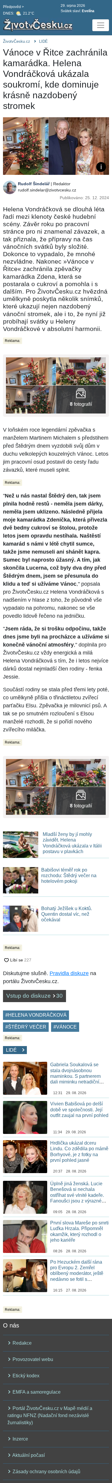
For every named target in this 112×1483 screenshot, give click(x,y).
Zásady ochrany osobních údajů (45, 1471)
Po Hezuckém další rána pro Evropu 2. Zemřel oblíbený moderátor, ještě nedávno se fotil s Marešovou (76, 1273)
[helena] (81, 399)
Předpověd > (13, 7)
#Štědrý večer (25, 1026)
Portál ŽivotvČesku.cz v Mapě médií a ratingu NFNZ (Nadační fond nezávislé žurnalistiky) (49, 1415)
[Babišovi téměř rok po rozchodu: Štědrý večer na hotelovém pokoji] (20, 879)
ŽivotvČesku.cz (16, 41)
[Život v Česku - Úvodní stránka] (39, 25)
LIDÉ (43, 41)
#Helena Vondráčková (36, 1015)
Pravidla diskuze (69, 973)
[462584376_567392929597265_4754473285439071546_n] (31, 399)
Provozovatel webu (32, 1359)
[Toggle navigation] (100, 25)
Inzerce (19, 1438)
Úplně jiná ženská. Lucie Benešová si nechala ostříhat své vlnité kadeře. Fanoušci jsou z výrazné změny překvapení (77, 1195)
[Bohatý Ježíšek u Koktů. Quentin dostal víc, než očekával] (20, 918)
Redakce (21, 1343)
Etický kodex (25, 1375)
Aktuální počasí (28, 1455)
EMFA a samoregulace (36, 1392)
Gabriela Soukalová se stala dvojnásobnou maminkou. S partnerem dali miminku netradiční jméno (75, 1076)
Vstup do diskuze (34, 996)
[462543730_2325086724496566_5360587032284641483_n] (81, 370)
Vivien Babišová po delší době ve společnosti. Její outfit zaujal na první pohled (79, 1109)
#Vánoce (65, 1026)
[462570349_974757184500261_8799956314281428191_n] (31, 370)
